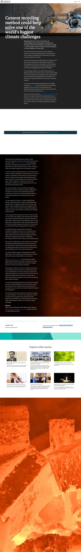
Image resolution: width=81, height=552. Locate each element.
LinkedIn (75, 2)
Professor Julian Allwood (20, 163)
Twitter (77, 2)
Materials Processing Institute (48, 94)
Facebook (79, 2)
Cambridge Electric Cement (14, 259)
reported (33, 85)
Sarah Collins (10, 29)
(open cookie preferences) (53, 132)
